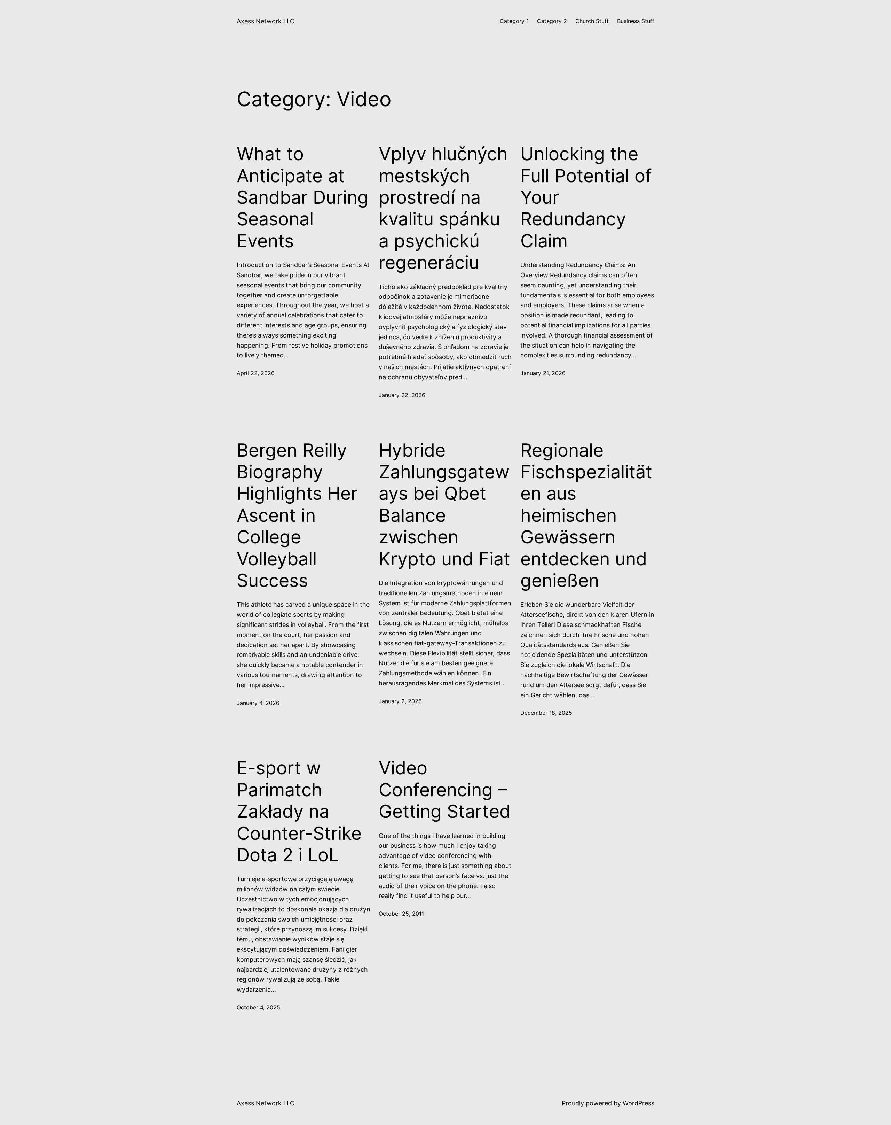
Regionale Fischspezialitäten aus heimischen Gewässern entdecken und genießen (586, 515)
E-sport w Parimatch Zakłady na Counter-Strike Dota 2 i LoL (299, 811)
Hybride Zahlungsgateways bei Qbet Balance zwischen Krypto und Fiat (444, 505)
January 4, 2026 (258, 702)
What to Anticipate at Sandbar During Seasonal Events (303, 197)
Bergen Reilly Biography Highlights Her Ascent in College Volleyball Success (297, 515)
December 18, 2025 (546, 712)
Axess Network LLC (265, 21)
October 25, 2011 (401, 913)
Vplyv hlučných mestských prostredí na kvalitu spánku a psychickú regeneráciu (443, 208)
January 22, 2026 (402, 394)
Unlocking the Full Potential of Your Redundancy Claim (586, 197)
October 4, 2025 (258, 1007)
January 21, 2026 (543, 373)
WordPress (638, 1103)
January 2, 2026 (400, 701)
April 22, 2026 (256, 373)
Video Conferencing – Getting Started (445, 789)
